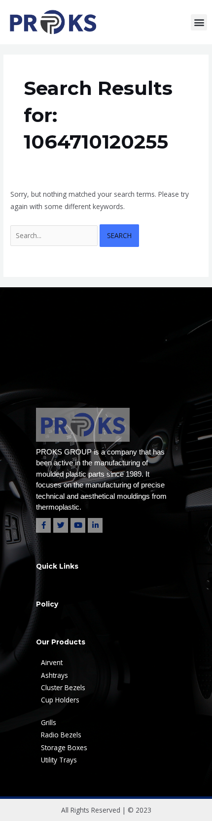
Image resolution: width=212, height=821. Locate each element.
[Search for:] (55, 235)
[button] (199, 22)
